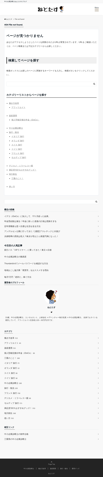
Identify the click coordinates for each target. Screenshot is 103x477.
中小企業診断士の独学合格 (16, 434)
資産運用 (13, 115)
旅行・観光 (14, 132)
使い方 (12, 186)
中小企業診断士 (16, 128)
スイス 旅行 (16, 145)
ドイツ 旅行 (16, 149)
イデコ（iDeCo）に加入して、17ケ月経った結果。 (27, 216)
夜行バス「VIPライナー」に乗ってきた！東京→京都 (28, 250)
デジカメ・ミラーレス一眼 (21, 165)
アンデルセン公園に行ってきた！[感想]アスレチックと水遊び (32, 231)
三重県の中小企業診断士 (15, 439)
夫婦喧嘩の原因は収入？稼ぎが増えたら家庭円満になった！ (31, 236)
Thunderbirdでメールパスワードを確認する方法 (26, 263)
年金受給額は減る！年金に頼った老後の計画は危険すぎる (30, 221)
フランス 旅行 (17, 153)
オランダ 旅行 (17, 140)
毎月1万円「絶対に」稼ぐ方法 (17, 277)
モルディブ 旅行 (18, 157)
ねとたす (51, 473)
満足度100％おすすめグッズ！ (22, 170)
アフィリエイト (18, 107)
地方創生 (13, 174)
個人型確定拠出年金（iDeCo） (25, 119)
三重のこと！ (17, 178)
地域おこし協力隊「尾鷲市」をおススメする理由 (26, 270)
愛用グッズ (75, 468)
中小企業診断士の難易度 (15, 256)
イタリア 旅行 (17, 136)
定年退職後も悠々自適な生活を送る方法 (22, 226)
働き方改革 (14, 103)
